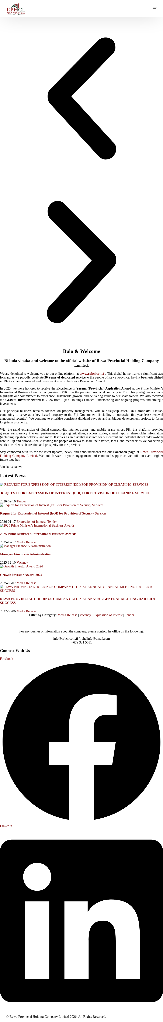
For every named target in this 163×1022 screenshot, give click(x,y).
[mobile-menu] (150, 8)
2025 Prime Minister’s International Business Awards (38, 534)
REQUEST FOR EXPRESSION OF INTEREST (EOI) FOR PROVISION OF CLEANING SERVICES (76, 493)
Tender (21, 501)
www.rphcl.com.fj (92, 373)
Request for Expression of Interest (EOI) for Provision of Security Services (53, 513)
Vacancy (22, 562)
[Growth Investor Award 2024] (21, 566)
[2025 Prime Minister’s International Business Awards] (37, 525)
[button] (81, 99)
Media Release (26, 542)
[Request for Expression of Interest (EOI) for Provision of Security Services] (51, 505)
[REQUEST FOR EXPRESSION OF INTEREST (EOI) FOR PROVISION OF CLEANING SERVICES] (74, 484)
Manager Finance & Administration (26, 554)
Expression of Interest (31, 521)
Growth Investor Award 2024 (21, 575)
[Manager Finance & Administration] (25, 546)
